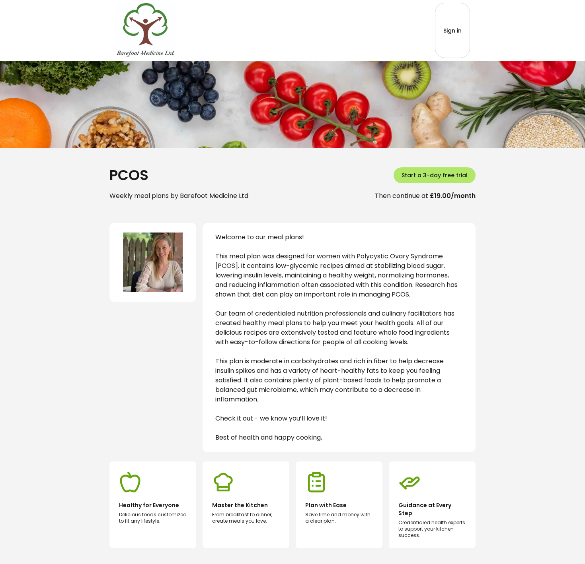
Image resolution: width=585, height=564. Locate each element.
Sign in (452, 31)
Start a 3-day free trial (435, 175)
